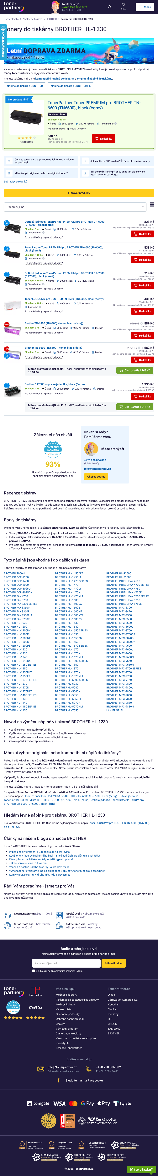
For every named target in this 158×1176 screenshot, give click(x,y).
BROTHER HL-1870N (67, 672)
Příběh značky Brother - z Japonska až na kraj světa (39, 851)
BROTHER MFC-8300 (119, 607)
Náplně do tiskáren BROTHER (25, 85)
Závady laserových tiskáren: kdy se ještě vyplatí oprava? (41, 859)
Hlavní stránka (11, 19)
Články (112, 1009)
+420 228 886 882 (74, 7)
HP (109, 1018)
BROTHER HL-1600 (66, 600)
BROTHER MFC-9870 (119, 698)
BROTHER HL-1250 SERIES (20, 664)
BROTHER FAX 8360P (16, 611)
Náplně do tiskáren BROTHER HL (71, 85)
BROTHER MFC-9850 (119, 691)
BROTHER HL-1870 (66, 668)
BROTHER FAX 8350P (16, 607)
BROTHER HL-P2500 (118, 573)
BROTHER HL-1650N (67, 641)
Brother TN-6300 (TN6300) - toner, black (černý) (54, 323)
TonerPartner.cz (119, 989)
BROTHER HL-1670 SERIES (71, 645)
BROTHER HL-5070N (67, 702)
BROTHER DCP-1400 (16, 581)
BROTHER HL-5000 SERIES (71, 679)
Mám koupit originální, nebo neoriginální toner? (41, 173)
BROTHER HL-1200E (16, 634)
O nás (111, 994)
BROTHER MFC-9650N (120, 657)
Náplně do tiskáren (32, 19)
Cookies (60, 1023)
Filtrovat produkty (79, 192)
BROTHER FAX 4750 (16, 596)
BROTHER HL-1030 (15, 622)
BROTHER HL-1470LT (68, 588)
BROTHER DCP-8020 (16, 584)
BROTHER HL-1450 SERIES (20, 706)
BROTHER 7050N (14, 573)
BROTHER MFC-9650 (119, 653)
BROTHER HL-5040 (66, 687)
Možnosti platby (65, 1004)
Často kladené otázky (68, 1033)
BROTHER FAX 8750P (16, 619)
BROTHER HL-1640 (66, 626)
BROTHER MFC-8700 (119, 630)
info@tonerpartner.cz (97, 468)
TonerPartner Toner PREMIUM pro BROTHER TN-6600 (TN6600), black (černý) (71, 796)
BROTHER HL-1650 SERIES (71, 630)
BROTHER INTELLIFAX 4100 (123, 581)
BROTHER (51, 19)
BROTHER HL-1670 (66, 649)
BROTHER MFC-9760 (119, 679)
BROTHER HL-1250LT (17, 676)
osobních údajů (74, 970)
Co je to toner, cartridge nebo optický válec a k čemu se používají (44, 161)
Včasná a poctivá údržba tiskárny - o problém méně (39, 866)
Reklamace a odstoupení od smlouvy (77, 999)
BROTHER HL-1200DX (17, 630)
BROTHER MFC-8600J (119, 626)
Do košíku (106, 138)
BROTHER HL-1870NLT (69, 676)
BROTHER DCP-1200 (16, 577)
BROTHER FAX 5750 (16, 600)
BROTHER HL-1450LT (68, 577)
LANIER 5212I (114, 710)
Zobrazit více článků (15, 181)
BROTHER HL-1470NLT (69, 596)
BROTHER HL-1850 (66, 664)
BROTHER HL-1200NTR (18, 641)
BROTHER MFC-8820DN (120, 641)
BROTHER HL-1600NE (68, 611)
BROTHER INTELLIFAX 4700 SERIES (127, 584)
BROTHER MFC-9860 (119, 695)
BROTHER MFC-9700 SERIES (123, 668)
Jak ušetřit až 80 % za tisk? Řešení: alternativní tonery (120, 161)
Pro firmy (113, 1014)
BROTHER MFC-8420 (119, 611)
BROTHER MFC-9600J (119, 649)
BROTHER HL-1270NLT (18, 691)
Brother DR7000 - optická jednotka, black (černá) (55, 384)
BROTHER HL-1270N (16, 687)
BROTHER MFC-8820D (120, 638)
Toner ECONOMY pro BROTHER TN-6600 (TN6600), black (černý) (64, 298)
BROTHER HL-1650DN (68, 638)
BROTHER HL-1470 (66, 584)
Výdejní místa (63, 1009)
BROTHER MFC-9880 (119, 702)
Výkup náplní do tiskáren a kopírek (76, 1038)
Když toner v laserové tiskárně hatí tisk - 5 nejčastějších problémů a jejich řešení (55, 855)
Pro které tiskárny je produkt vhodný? (67, 128)
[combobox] (75, 206)
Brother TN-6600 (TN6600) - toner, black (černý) (54, 347)
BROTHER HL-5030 (66, 683)
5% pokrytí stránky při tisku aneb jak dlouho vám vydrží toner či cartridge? (118, 173)
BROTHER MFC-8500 (119, 615)
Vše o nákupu (65, 989)
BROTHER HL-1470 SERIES (71, 581)
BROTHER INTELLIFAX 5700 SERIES (127, 596)
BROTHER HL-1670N (67, 653)
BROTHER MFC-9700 (119, 672)
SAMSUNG (114, 1028)
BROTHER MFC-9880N (120, 706)
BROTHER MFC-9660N (120, 664)
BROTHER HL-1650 (66, 634)
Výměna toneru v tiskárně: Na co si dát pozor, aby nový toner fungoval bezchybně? (57, 870)
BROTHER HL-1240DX (17, 660)
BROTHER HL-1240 (15, 657)
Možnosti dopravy (66, 994)
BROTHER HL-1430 (15, 698)
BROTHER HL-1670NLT (69, 657)
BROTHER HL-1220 (15, 649)
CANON (112, 1023)
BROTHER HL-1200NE (17, 638)
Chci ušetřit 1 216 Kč (137, 406)
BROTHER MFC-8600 (119, 622)
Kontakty (113, 1004)
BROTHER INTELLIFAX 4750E (124, 592)
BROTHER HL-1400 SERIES (20, 695)
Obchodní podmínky (68, 1014)
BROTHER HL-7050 (66, 710)
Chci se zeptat (96, 476)
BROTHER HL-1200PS (17, 645)
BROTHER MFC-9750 (119, 676)
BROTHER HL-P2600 (118, 577)
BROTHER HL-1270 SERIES (20, 679)
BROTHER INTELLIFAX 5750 (123, 600)
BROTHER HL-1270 (15, 683)
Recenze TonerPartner (69, 1047)
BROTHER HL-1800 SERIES (71, 660)
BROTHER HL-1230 (15, 653)
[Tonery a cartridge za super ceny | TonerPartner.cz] (14, 7)
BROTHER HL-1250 (15, 668)
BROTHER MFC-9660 (119, 660)
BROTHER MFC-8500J (119, 619)
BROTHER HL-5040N (67, 691)
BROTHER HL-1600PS (68, 619)
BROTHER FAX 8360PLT (18, 615)
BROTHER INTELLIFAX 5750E (124, 603)
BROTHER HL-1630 (66, 622)
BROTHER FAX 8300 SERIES (20, 603)
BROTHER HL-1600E (67, 607)
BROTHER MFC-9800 (119, 683)
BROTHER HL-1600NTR (69, 615)
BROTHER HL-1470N (67, 592)
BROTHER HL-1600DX (68, 603)
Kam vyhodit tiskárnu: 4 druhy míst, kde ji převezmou (40, 874)
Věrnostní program (67, 1028)
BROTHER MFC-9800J (119, 687)
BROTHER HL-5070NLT (69, 706)
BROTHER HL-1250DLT (18, 672)
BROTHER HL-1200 (15, 626)
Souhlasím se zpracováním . (59, 970)
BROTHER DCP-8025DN (18, 592)
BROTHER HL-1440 (15, 702)
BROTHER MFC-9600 (119, 645)
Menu (147, 6)
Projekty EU (62, 1043)
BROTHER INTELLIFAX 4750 (123, 588)
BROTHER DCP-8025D (17, 588)
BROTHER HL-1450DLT (69, 573)
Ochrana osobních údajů (70, 1018)
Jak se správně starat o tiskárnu (28, 863)
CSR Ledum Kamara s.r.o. (123, 999)
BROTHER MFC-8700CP (120, 634)
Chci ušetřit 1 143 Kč (137, 370)
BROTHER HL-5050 (66, 695)
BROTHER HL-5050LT (68, 698)
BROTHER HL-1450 (15, 710)
